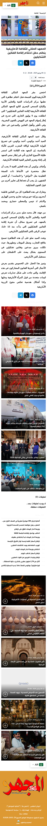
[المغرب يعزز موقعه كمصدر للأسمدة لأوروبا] (23, 526)
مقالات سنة (23, 814)
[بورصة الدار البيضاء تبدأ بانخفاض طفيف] (23, 538)
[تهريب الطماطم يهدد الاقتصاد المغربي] (23, 546)
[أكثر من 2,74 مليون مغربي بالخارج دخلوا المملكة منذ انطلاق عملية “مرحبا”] (23, 562)
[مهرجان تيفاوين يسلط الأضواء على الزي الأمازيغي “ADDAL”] (23, 352)
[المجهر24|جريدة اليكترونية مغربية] (23, 3)
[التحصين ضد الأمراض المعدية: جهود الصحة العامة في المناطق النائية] (23, 684)
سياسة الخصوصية (12, 810)
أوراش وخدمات (35, 810)
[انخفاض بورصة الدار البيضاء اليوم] (23, 550)
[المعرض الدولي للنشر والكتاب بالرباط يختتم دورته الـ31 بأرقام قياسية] (23, 414)
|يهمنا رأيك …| (24, 810)
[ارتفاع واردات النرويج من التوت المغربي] (23, 558)
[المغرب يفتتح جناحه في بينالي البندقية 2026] (23, 445)
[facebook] (32, 63)
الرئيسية (43, 13)
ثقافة (36, 13)
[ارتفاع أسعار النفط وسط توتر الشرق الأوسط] (23, 542)
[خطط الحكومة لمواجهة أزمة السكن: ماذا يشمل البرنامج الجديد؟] (23, 714)
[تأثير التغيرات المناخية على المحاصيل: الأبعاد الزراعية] (23, 652)
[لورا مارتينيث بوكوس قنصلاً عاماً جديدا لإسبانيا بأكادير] (23, 565)
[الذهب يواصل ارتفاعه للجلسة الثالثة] (23, 534)
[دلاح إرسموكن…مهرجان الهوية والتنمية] (23, 321)
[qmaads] (23, 784)
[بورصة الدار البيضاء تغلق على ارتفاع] (23, 530)
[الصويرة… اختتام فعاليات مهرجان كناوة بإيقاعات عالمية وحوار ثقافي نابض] (23, 383)
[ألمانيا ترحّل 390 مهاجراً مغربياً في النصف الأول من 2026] (23, 522)
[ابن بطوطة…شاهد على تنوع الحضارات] (23, 476)
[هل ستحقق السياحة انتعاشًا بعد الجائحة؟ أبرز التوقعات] (23, 746)
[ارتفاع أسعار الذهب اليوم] (23, 554)
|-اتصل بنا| (25, 806)
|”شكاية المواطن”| (13, 806)
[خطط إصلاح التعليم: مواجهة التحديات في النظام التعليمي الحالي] (23, 621)
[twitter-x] (26, 63)
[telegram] (20, 63)
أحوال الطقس (35, 806)
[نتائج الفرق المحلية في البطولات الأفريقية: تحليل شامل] (23, 590)
